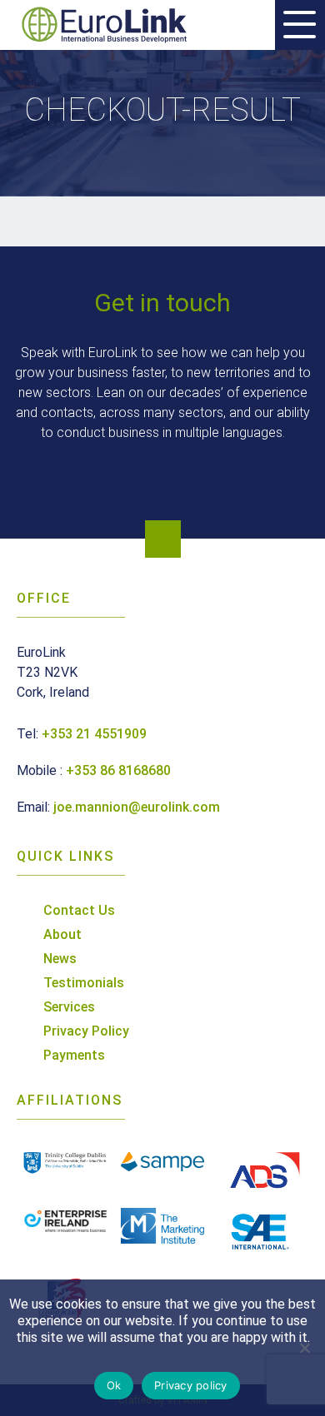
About (62, 934)
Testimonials (83, 983)
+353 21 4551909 (94, 734)
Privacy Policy (86, 1031)
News (60, 958)
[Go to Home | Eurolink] (108, 25)
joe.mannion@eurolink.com (136, 807)
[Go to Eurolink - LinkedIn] (163, 539)
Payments (74, 1055)
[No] (304, 1347)
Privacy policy (191, 1385)
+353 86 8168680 (118, 770)
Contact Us (79, 910)
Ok (114, 1385)
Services (69, 1007)
